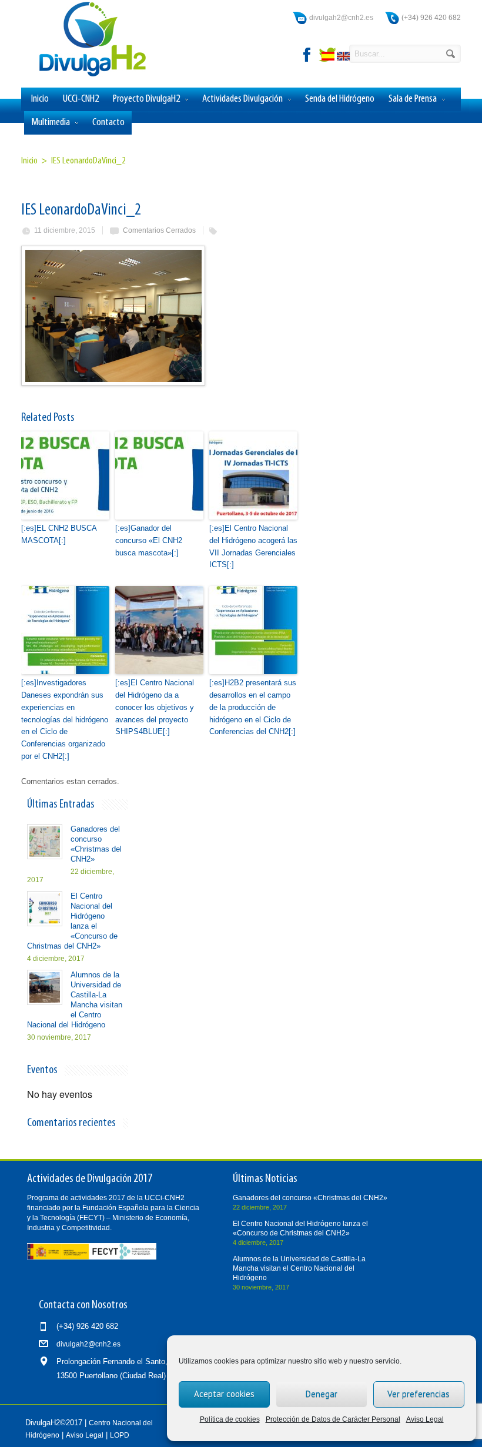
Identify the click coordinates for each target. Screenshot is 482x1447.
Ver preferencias (418, 1393)
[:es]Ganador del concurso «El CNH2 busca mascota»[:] (148, 540)
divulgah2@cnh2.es (341, 18)
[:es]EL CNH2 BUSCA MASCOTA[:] (58, 534)
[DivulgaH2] (87, 75)
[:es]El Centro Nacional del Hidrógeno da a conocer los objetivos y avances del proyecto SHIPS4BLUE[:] (154, 707)
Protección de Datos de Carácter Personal (333, 1419)
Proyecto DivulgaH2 (146, 99)
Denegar (321, 1393)
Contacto (108, 122)
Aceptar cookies (224, 1393)
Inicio (40, 99)
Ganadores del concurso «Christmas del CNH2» (310, 1198)
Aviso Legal (425, 1419)
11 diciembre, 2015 (64, 230)
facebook (307, 55)
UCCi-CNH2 (81, 99)
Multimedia (50, 122)
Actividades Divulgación (242, 99)
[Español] (329, 57)
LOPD (119, 1435)
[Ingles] (344, 57)
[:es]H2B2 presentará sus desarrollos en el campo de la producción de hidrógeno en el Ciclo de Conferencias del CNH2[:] (252, 707)
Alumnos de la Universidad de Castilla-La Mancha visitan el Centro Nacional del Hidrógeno (299, 1268)
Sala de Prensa (413, 99)
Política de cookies (230, 1419)
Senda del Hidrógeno (339, 99)
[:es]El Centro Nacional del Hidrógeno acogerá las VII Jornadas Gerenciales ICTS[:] (253, 546)
